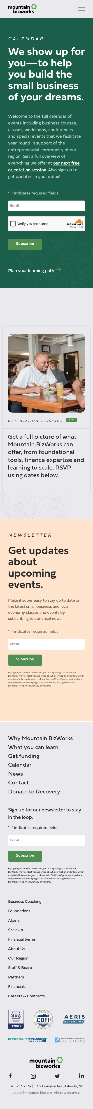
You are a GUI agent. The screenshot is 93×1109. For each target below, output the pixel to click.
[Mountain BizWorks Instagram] (33, 1076)
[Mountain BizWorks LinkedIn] (81, 1075)
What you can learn (33, 747)
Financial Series (22, 939)
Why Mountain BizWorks (40, 738)
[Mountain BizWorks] (22, 9)
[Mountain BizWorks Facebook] (10, 1075)
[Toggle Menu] (81, 9)
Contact (18, 783)
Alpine (14, 921)
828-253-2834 (20, 1086)
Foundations (19, 911)
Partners (16, 977)
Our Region (18, 958)
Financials (17, 987)
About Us (16, 949)
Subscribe (25, 244)
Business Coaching (24, 902)
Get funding (23, 756)
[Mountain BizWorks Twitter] (57, 1075)
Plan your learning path (31, 271)
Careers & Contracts (26, 996)
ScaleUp (15, 930)
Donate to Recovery (34, 792)
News (15, 774)
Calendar (19, 765)
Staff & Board (20, 968)
